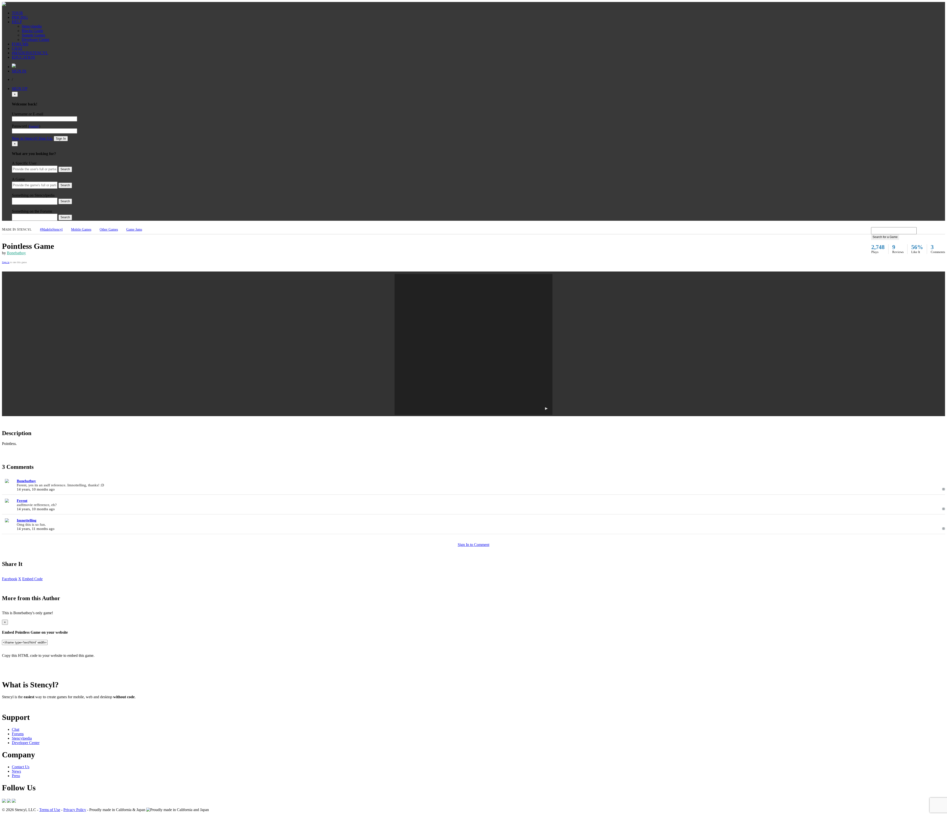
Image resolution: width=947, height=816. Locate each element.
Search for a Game (885, 237)
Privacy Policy (74, 810)
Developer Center (35, 39)
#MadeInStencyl (51, 229)
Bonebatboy (16, 253)
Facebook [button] (9, 579)
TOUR (17, 13)
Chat (15, 729)
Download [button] (29, 705)
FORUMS (20, 44)
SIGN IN (19, 71)
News (16, 771)
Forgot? (34, 126)
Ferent (22, 501)
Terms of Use (49, 810)
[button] (473, 344)
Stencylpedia (32, 26)
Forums (18, 734)
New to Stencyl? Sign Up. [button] (32, 138)
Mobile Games (81, 229)
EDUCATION (23, 57)
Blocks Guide (32, 31)
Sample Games (33, 35)
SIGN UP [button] (19, 88)
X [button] (19, 579)
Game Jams (134, 229)
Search (65, 169)
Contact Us (20, 767)
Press (16, 776)
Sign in (5, 262)
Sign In (61, 138)
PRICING (20, 17)
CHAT (17, 48)
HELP (17, 22)
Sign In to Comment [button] (473, 545)
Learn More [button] (11, 705)
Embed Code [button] (32, 579)
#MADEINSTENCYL (30, 53)
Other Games (109, 229)
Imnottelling (26, 520)
